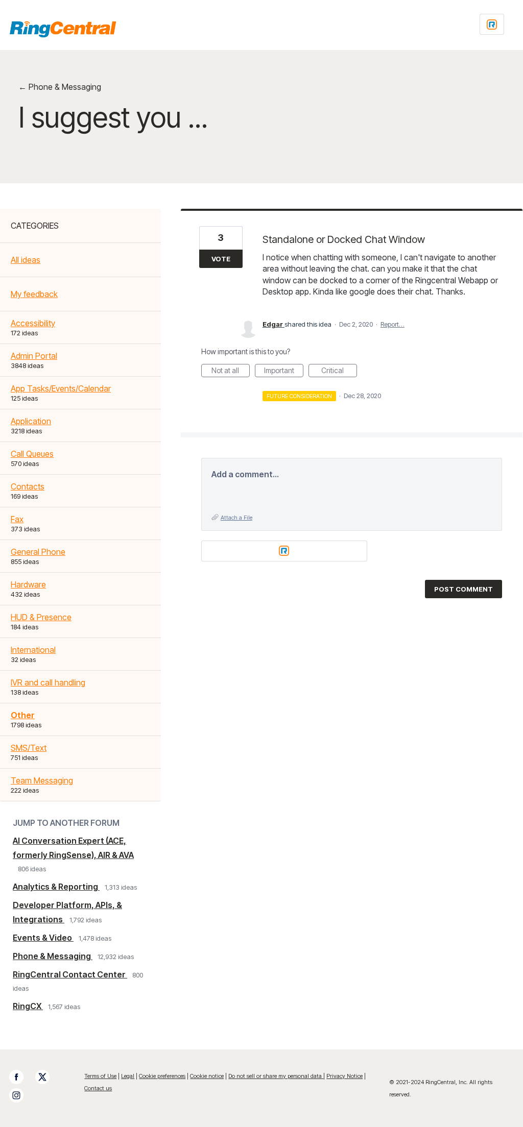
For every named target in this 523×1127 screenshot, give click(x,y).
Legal (127, 1076)
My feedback (34, 294)
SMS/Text (28, 748)
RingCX (28, 1006)
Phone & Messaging (52, 956)
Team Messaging (42, 780)
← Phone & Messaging (59, 87)
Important (283, 371)
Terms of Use (100, 1076)
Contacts (27, 486)
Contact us (98, 1088)
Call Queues (32, 454)
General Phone (38, 552)
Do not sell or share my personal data (275, 1076)
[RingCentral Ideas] (62, 29)
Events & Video (43, 938)
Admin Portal (34, 356)
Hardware (28, 584)
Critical (339, 371)
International (33, 650)
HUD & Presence (41, 617)
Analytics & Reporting (56, 886)
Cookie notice (207, 1076)
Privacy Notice (344, 1076)
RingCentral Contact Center (70, 974)
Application (31, 421)
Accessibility (33, 323)
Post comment (463, 589)
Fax (17, 519)
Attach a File (236, 517)
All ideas (25, 260)
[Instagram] (21, 1095)
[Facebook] (21, 1077)
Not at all (230, 371)
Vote (220, 259)
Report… (393, 324)
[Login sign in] (492, 24)
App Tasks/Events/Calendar (61, 388)
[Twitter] (47, 1077)
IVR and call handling (48, 682)
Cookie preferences (162, 1076)
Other (23, 715)
